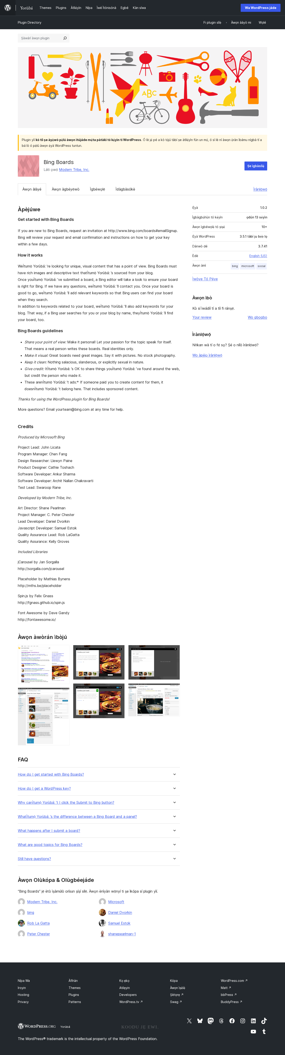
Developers (128, 995)
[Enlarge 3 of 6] (118, 651)
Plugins (74, 995)
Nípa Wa (24, 980)
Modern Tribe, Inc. (74, 169)
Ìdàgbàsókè (125, 189)
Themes (75, 988)
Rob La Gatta (38, 923)
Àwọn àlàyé (31, 189)
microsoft (247, 266)
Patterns (75, 1002)
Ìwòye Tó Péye (205, 279)
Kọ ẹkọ (124, 980)
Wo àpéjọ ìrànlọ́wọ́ (207, 355)
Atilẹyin (124, 988)
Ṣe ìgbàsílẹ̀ (255, 166)
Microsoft (116, 902)
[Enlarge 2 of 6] (63, 693)
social (261, 266)
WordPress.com (234, 980)
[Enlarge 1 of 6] (63, 651)
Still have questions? (34, 859)
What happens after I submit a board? (49, 831)
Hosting (23, 995)
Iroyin (22, 988)
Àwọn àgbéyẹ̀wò (65, 189)
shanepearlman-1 (122, 934)
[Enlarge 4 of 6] (118, 689)
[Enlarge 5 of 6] (174, 651)
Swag (176, 1002)
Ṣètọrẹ (177, 995)
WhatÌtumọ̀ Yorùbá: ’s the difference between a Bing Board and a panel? (77, 817)
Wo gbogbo (257, 317)
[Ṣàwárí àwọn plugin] (65, 38)
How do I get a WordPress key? (44, 788)
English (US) (258, 256)
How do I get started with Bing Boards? (51, 774)
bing (30, 912)
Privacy (23, 1002)
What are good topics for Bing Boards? (50, 845)
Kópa (174, 980)
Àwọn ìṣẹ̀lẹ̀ (177, 988)
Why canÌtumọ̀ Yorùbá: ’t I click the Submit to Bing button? (66, 802)
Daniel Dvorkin (120, 912)
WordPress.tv (131, 1002)
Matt (226, 988)
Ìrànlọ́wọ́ (260, 189)
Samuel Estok (119, 923)
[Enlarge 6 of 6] (174, 689)
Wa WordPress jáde (260, 8)
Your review (202, 317)
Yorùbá (65, 1026)
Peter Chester (38, 934)
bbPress (229, 995)
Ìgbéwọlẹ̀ (97, 189)
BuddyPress (231, 1002)
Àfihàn (73, 980)
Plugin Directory (29, 22)
